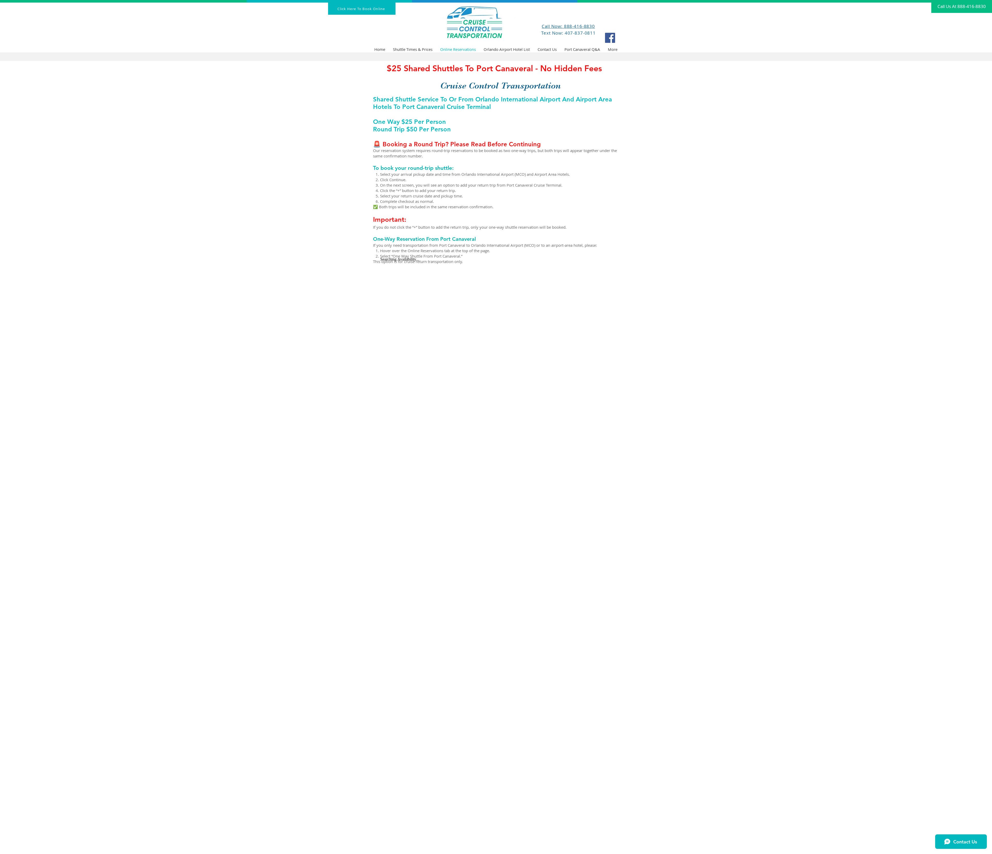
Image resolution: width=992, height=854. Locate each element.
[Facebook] (610, 38)
